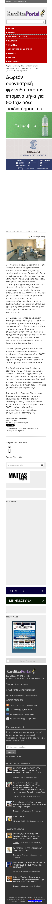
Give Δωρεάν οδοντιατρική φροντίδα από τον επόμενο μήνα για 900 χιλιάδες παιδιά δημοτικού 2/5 (9, 420)
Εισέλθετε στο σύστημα (17, 428)
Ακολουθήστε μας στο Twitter (21, 710)
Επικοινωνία (39, 899)
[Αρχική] (26, 12)
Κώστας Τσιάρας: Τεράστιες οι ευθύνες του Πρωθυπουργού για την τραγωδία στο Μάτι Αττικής (28, 879)
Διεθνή (15, 871)
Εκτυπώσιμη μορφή (38, 236)
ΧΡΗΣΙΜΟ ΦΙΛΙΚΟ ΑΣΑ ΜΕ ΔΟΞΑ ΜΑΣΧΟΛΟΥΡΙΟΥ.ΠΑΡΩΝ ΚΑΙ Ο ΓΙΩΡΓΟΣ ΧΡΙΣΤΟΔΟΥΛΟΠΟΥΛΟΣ (27, 770)
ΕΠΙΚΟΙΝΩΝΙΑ (13, 61)
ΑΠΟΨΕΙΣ (11, 32)
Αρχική (8, 66)
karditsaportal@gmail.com (24, 689)
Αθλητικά (16, 777)
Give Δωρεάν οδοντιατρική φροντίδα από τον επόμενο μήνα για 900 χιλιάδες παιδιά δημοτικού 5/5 (16, 420)
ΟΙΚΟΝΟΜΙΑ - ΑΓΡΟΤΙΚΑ (17, 36)
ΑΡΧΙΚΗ (11, 28)
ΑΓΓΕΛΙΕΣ (12, 53)
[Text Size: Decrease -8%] (9, 450)
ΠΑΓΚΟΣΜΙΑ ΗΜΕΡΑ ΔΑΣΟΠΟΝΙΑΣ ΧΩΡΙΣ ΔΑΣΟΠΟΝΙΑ (27, 849)
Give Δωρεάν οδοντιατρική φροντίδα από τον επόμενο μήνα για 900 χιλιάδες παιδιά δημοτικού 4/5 (14, 420)
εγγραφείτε (33, 428)
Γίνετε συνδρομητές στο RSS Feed (23, 705)
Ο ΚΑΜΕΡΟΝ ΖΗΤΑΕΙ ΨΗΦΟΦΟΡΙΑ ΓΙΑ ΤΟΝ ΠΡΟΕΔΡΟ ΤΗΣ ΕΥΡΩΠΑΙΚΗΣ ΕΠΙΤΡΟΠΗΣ (29, 864)
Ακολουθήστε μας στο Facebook (22, 714)
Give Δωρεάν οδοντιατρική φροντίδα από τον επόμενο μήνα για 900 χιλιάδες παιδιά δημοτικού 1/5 (7, 420)
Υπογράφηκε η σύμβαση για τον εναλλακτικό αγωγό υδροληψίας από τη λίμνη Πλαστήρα (29, 804)
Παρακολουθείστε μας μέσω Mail (23, 719)
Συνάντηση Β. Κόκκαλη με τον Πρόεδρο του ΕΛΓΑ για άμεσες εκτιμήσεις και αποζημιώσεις (26, 835)
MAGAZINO (12, 41)
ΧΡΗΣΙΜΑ (11, 57)
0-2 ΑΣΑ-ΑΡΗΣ (19, 816)
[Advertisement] (26, 200)
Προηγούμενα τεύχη (13, 756)
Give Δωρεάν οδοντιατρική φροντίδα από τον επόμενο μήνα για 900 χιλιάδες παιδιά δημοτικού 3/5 (12, 420)
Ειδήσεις (16, 66)
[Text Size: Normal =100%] (9, 452)
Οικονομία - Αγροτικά (20, 855)
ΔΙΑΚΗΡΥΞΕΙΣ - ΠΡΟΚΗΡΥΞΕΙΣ (20, 49)
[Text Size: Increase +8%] (9, 447)
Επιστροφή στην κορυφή (26, 661)
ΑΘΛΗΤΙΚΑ (12, 45)
